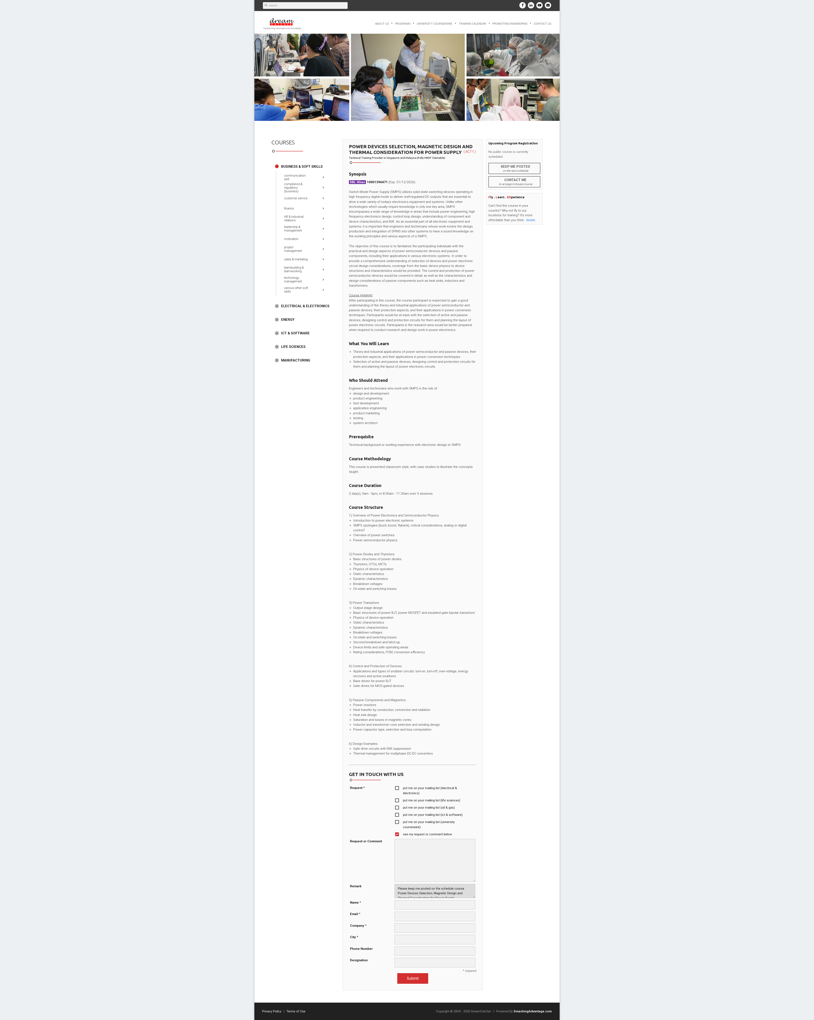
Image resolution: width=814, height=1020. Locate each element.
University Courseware (434, 23)
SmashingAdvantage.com (533, 1011)
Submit (413, 978)
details (530, 220)
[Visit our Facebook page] (522, 5)
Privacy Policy (271, 1011)
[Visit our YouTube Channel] (539, 5)
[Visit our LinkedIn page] (531, 5)
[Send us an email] (548, 5)
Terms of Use (295, 1011)
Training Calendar (472, 23)
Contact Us (542, 23)
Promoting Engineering (509, 23)
